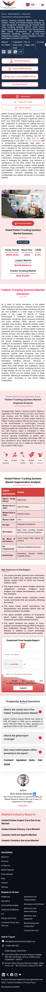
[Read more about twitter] (7, 974)
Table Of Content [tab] (25, 102)
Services (4, 861)
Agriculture (5, 901)
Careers (4, 883)
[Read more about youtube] (20, 974)
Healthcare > (26, 14)
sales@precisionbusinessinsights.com (20, 941)
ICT (2, 914)
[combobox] (13, 664)
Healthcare (5, 897)
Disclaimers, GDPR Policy (25, 683)
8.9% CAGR (23, 242)
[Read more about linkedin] (34, 794)
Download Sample (22, 61)
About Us (5, 857)
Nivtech (16, 987)
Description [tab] (25, 96)
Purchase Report (20, 84)
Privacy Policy (30, 982)
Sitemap (4, 887)
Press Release (7, 874)
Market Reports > (14, 14)
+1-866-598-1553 (12, 946)
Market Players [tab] (25, 108)
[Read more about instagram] (16, 974)
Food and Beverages (9, 905)
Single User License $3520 (20, 77)
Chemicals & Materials (10, 910)
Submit (23, 688)
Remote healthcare (32, 141)
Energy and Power (8, 918)
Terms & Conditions (15, 982)
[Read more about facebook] (11, 974)
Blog (3, 878)
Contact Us (5, 865)
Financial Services (31, 930)
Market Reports (7, 870)
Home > (4, 14)
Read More (23, 805)
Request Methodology (22, 69)
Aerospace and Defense (34, 904)
